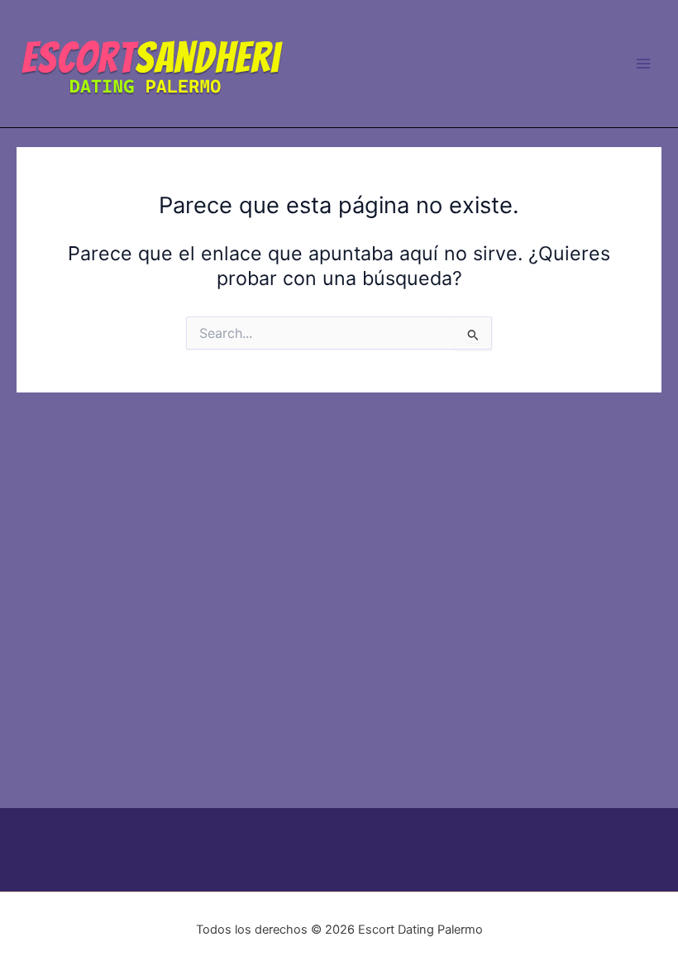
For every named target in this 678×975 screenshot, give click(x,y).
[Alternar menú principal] (643, 63)
